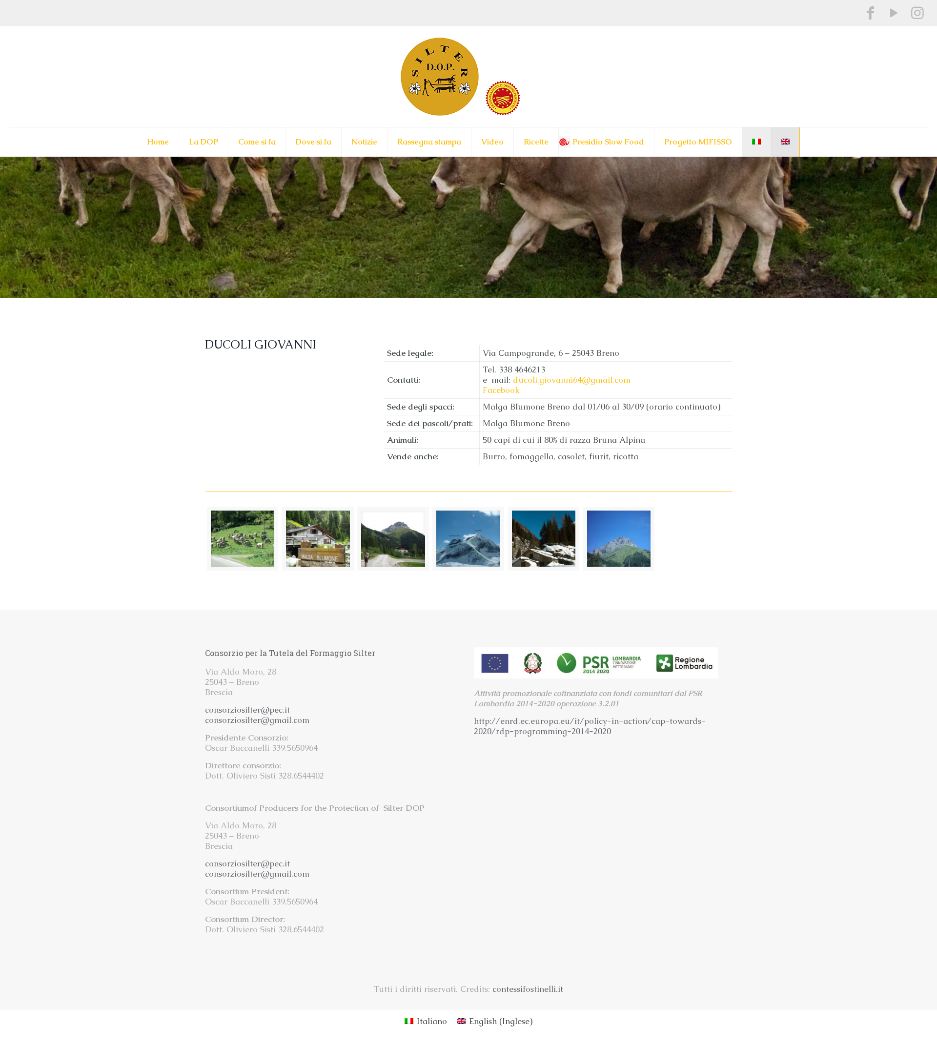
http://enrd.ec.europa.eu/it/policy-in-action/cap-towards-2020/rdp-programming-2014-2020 (590, 726)
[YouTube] (894, 12)
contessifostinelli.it (527, 989)
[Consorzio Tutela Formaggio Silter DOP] (468, 76)
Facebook (501, 390)
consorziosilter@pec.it (247, 709)
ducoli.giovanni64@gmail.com (572, 379)
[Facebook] (870, 12)
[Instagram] (917, 12)
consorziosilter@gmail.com (257, 720)
